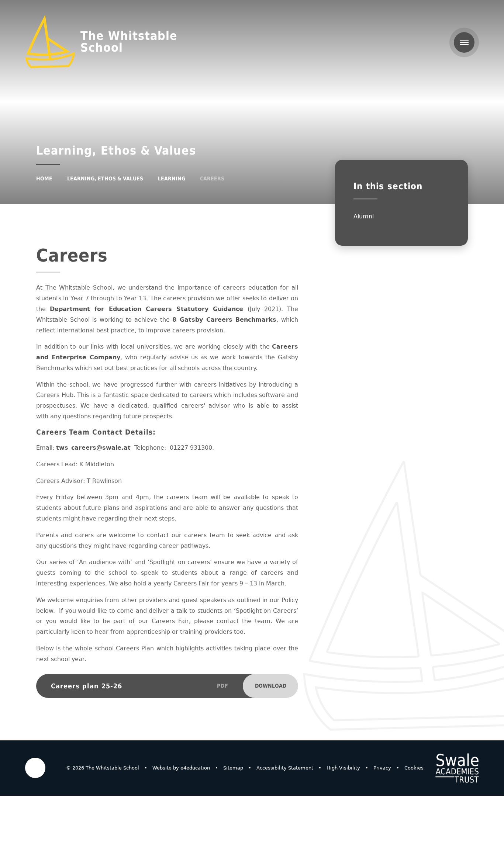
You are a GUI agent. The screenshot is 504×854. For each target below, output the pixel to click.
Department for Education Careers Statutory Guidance (146, 308)
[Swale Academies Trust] (457, 768)
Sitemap (233, 768)
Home (44, 178)
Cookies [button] (414, 768)
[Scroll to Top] (35, 768)
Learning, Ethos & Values (105, 178)
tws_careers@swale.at (93, 447)
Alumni (363, 216)
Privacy (382, 768)
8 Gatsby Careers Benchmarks (224, 319)
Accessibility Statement (284, 768)
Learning (171, 178)
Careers (212, 178)
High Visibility (343, 768)
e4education (195, 768)
